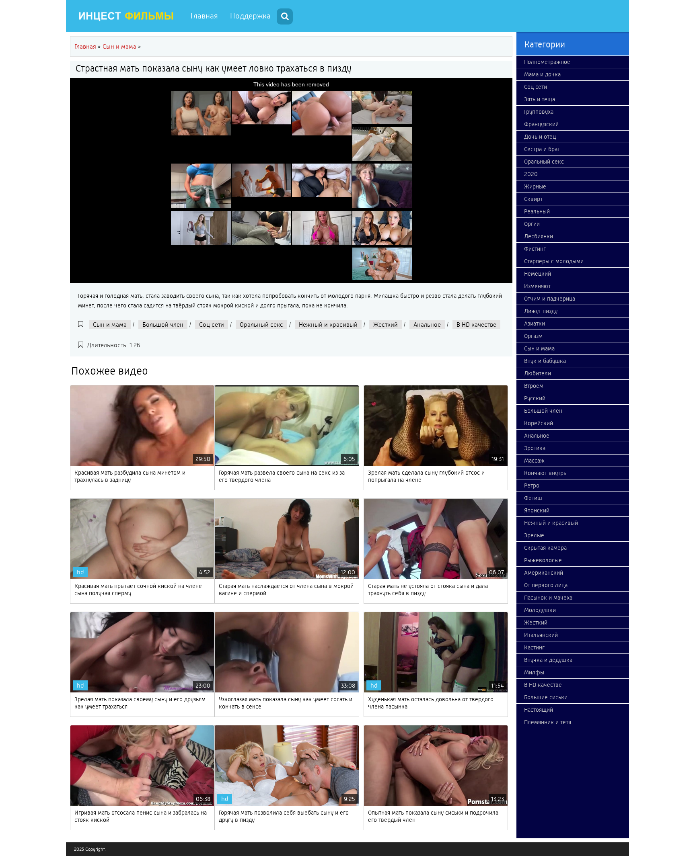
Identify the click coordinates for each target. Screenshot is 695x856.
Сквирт (533, 199)
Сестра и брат (542, 149)
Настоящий (538, 709)
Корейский (538, 423)
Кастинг (534, 647)
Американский (543, 572)
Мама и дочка (542, 74)
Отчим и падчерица (549, 298)
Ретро (531, 485)
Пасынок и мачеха (548, 597)
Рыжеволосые (543, 560)
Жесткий (385, 324)
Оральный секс (261, 324)
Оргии (532, 223)
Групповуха (538, 111)
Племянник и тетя (547, 722)
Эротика (534, 448)
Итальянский (541, 635)
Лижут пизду (540, 311)
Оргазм (533, 336)
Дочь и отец (540, 136)
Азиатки (534, 323)
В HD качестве (476, 324)
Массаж (534, 460)
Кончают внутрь (545, 473)
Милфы (534, 672)
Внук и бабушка (545, 361)
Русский (534, 398)
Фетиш (533, 498)
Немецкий (537, 273)
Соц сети (211, 324)
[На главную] (126, 16)
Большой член (162, 324)
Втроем (533, 385)
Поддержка (250, 15)
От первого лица (546, 585)
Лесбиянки (538, 236)
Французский (541, 124)
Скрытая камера (545, 547)
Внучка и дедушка (548, 660)
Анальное (427, 324)
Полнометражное (547, 62)
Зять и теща (539, 99)
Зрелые (534, 535)
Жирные (535, 186)
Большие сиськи (546, 697)
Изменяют (537, 286)
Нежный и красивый (328, 324)
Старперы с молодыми (554, 261)
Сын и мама (110, 324)
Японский (536, 510)
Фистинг (535, 248)
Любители (537, 373)
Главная (204, 15)
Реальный (537, 211)
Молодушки (540, 610)
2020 (531, 174)
